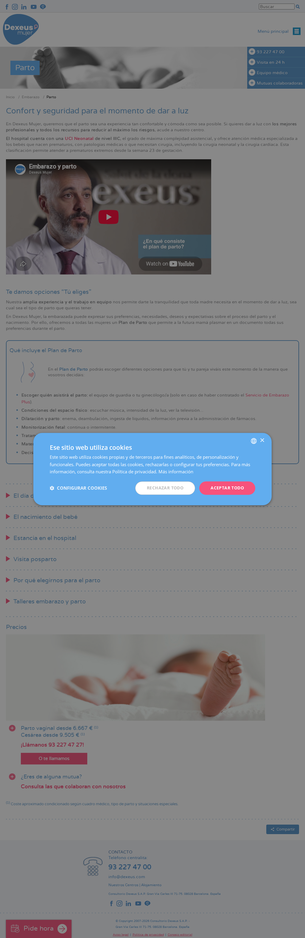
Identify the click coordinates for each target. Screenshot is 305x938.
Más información (175, 472)
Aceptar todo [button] (227, 488)
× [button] (262, 440)
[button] (78, 488)
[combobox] (254, 441)
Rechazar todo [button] (165, 488)
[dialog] (152, 469)
